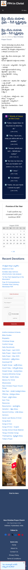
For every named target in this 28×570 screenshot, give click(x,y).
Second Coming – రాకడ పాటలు (12, 412)
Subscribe (14, 324)
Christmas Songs (8, 341)
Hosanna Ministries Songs (11, 374)
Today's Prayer (7, 439)
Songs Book (6, 421)
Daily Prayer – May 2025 (10, 356)
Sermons (5, 415)
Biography (5, 338)
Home (14, 545)
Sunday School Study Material (13, 430)
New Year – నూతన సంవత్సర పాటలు (14, 391)
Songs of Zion (7, 424)
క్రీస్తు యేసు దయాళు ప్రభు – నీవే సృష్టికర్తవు (12, 31)
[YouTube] (19, 535)
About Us (14, 548)
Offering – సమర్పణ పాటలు (11, 394)
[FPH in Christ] (4, 3)
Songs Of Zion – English (10, 427)
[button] (3, 10)
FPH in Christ (15, 3)
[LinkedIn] (16, 535)
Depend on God (7, 269)
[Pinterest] (22, 535)
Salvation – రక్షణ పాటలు (10, 409)
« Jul (13, 251)
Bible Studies (6, 335)
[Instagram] (9, 535)
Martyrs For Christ (8, 380)
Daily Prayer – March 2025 (11, 353)
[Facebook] (5, 535)
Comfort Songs (7, 344)
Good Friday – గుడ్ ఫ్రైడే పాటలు (12, 368)
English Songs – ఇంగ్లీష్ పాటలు (12, 365)
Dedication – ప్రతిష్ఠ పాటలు (10, 359)
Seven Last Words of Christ (11, 418)
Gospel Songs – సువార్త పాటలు (12, 371)
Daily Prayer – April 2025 (11, 350)
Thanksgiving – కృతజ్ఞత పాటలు (12, 436)
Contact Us (14, 552)
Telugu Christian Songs (10, 433)
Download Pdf (7, 362)
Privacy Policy (14, 555)
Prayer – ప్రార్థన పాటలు (9, 397)
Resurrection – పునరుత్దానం (11, 406)
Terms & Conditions (14, 558)
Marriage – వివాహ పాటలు (10, 377)
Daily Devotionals (8, 347)
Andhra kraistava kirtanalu (11, 332)
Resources (6, 403)
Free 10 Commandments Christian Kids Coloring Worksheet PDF (10, 284)
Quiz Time (5, 400)
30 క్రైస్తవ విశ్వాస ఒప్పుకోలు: (10, 266)
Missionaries (6, 383)
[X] (12, 535)
